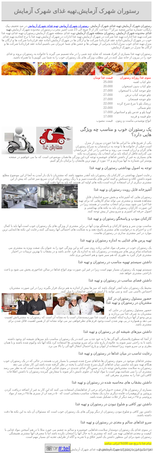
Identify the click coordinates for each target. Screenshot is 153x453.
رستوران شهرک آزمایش (74, 26)
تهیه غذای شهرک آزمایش (43, 26)
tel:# (64, 448)
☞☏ (58, 448)
